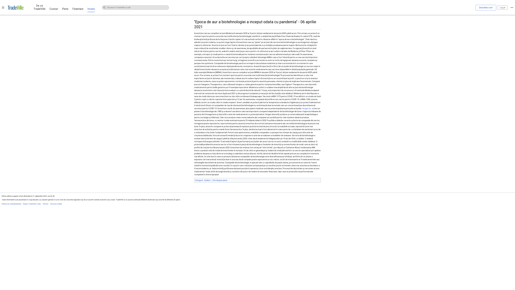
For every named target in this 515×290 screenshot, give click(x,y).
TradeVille (15, 7)
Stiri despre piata (219, 180)
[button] (3, 7)
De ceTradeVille (39, 7)
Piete (65, 8)
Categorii (199, 180)
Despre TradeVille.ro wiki (32, 204)
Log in (502, 7)
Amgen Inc (306, 108)
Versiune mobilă (56, 204)
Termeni (45, 204)
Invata (91, 8)
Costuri (53, 8)
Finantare (77, 8)
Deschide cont (486, 7)
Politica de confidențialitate (11, 204)
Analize (207, 180)
